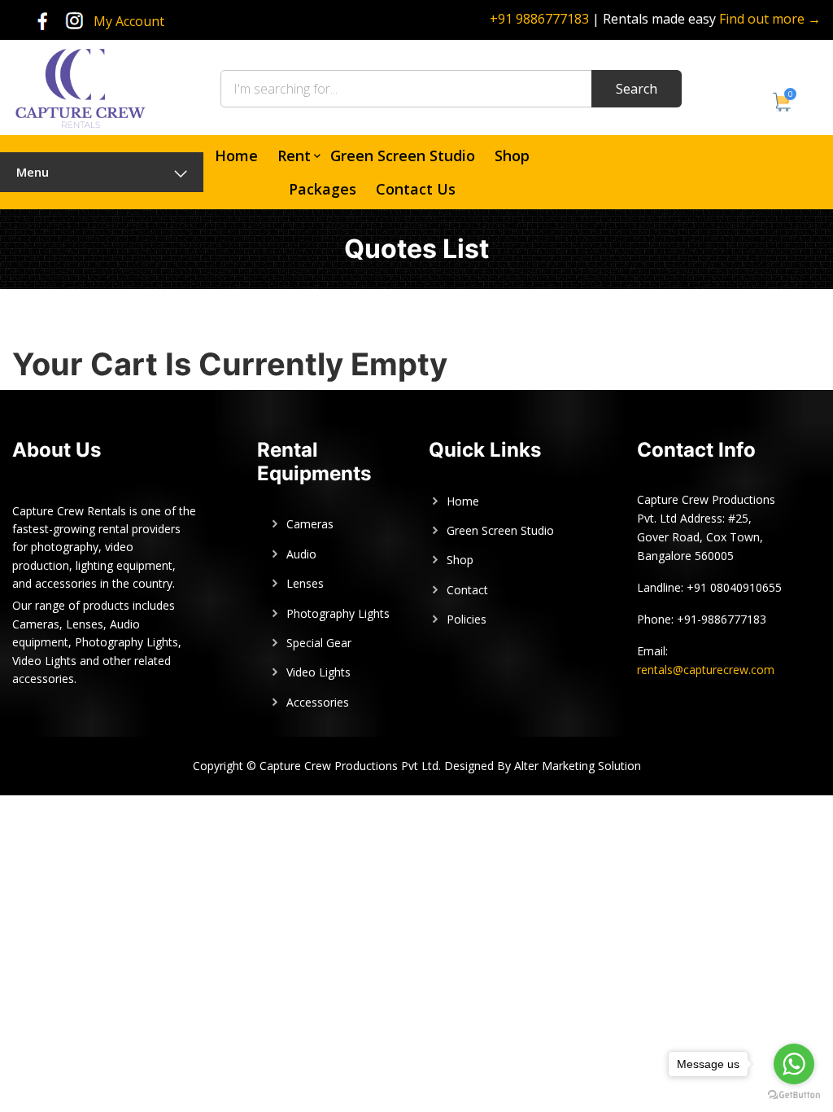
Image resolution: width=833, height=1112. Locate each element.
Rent (294, 155)
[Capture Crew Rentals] (80, 86)
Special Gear (318, 642)
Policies (466, 619)
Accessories (317, 702)
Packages (322, 189)
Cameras (310, 524)
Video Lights (318, 672)
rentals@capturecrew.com (705, 669)
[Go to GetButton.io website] (794, 1095)
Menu (32, 172)
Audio (301, 554)
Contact (467, 590)
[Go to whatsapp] (794, 1064)
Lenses (305, 583)
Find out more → (770, 19)
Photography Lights (338, 613)
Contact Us (416, 189)
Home (236, 155)
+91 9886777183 (539, 19)
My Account (129, 21)
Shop (512, 155)
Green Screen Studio (402, 155)
